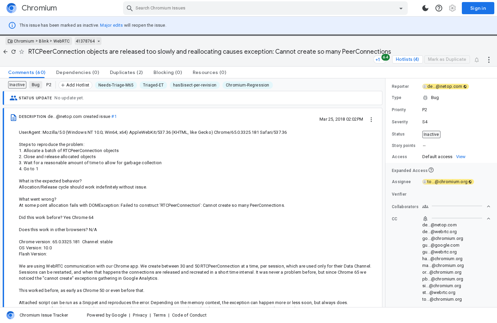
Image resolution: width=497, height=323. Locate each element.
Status (398, 134)
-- (424, 145)
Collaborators (405, 206)
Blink (44, 41)
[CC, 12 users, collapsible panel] (456, 219)
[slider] (386, 192)
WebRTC (61, 41)
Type (396, 97)
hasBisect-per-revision (194, 85)
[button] (441, 97)
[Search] (130, 8)
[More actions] (488, 59)
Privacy (140, 315)
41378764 (85, 41)
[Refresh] (13, 52)
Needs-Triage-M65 (116, 85)
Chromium (24, 41)
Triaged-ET (153, 85)
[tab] (27, 72)
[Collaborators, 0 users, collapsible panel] (456, 206)
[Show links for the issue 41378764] (98, 41)
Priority (399, 109)
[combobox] (266, 8)
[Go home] (5, 52)
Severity (400, 122)
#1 (113, 116)
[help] (439, 8)
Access (399, 156)
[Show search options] (401, 8)
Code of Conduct (189, 315)
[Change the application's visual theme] (425, 8)
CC (395, 219)
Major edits (111, 25)
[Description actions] (371, 119)
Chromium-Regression (247, 85)
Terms (159, 315)
